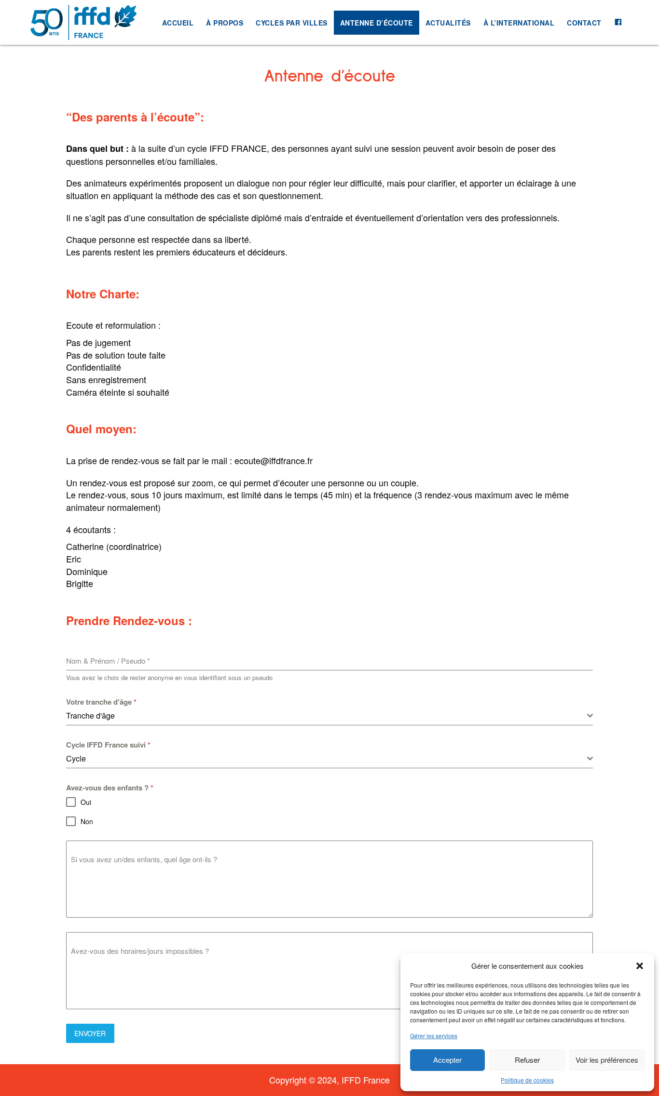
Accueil (178, 22)
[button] (640, 966)
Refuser (527, 1060)
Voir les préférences (607, 1060)
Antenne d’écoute (376, 22)
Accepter (447, 1060)
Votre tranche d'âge (101, 702)
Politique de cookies (527, 1080)
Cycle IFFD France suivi (108, 744)
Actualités (448, 22)
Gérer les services (433, 1035)
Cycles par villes (292, 22)
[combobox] (329, 716)
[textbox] (327, 716)
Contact (584, 22)
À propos (224, 22)
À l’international (519, 22)
